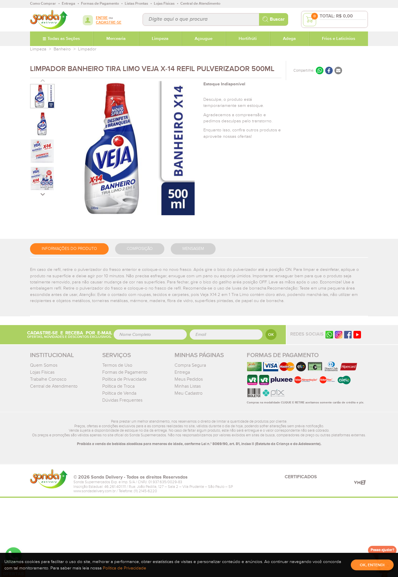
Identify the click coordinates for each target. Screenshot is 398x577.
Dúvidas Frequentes (122, 400)
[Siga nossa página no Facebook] (348, 334)
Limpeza (38, 49)
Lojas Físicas (42, 372)
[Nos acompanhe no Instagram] (338, 334)
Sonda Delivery (49, 478)
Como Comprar (43, 3)
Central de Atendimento (54, 386)
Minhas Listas (188, 386)
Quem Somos (43, 365)
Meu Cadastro (188, 393)
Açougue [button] (203, 39)
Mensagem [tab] (193, 248)
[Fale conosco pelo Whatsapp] (329, 334)
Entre (102, 17)
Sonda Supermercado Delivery (49, 19)
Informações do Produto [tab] (69, 248)
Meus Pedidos (189, 379)
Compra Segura (190, 365)
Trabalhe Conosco (48, 379)
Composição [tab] (140, 248)
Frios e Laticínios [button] (338, 39)
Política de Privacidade (124, 379)
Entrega (182, 372)
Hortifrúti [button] (248, 39)
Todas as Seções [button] (63, 39)
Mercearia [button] (116, 39)
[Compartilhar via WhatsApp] (319, 70)
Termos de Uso (117, 365)
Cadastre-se (108, 22)
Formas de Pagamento (124, 372)
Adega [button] (289, 39)
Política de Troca (118, 386)
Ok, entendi (372, 565)
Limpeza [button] (160, 39)
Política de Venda (119, 393)
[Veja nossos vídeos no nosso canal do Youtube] (357, 334)
